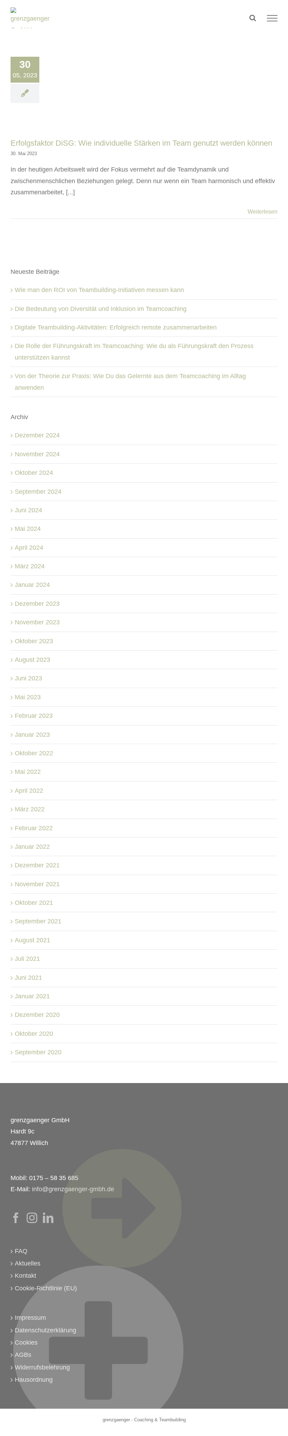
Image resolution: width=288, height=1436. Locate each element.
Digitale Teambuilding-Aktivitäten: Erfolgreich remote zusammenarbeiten (116, 327)
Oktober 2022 (34, 753)
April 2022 (29, 790)
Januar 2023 (32, 734)
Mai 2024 (28, 528)
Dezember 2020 (37, 1014)
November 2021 (37, 884)
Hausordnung (34, 1379)
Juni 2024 (28, 510)
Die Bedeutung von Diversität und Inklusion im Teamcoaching (100, 308)
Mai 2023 (28, 697)
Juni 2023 (28, 678)
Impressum (30, 1317)
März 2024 (30, 566)
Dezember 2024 (37, 435)
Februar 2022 (34, 828)
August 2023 (32, 659)
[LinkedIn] (48, 1218)
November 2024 (37, 454)
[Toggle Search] (252, 17)
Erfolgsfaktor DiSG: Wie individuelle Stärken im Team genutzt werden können (141, 143)
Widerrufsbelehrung (42, 1367)
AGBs (23, 1354)
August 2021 (32, 940)
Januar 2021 (32, 996)
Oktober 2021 (34, 902)
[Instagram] (32, 1218)
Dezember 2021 (37, 865)
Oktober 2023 (34, 641)
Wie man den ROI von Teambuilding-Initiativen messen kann (99, 289)
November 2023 (37, 622)
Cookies (26, 1342)
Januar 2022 (32, 846)
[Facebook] (16, 1218)
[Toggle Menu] (272, 18)
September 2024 (38, 491)
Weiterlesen (262, 212)
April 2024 (29, 547)
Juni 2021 (28, 977)
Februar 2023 (34, 715)
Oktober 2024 (34, 472)
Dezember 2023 (37, 603)
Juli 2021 (27, 958)
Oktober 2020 (34, 1033)
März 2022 (30, 809)
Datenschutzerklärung (45, 1330)
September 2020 (38, 1052)
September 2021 (38, 921)
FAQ (21, 1251)
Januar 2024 (32, 584)
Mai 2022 (28, 771)
